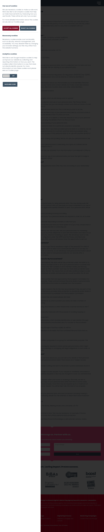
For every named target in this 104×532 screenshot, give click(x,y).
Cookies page (19, 22)
